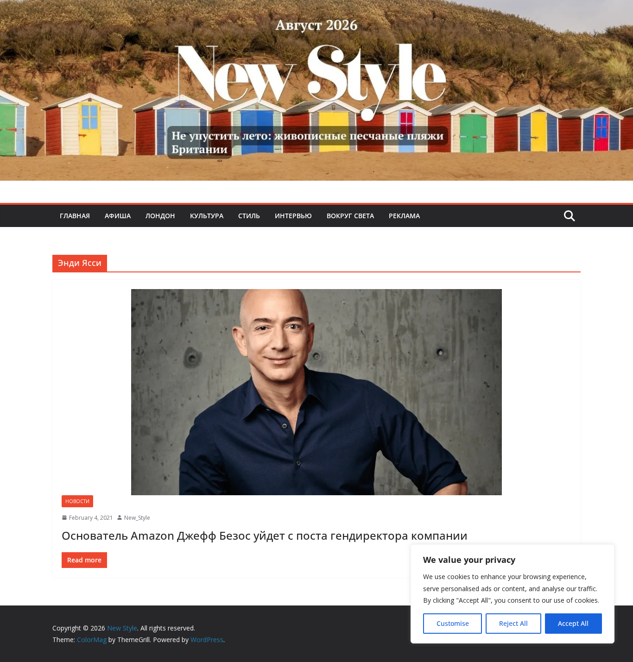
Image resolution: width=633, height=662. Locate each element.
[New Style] (316, 10)
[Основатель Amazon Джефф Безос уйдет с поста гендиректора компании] (316, 392)
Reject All (513, 623)
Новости (77, 501)
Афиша (118, 215)
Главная (75, 215)
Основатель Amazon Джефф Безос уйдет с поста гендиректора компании (265, 535)
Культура (206, 215)
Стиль (249, 215)
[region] (512, 593)
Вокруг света (350, 215)
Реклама (404, 215)
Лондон (160, 215)
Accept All (573, 623)
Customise (453, 623)
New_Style (137, 518)
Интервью (293, 215)
